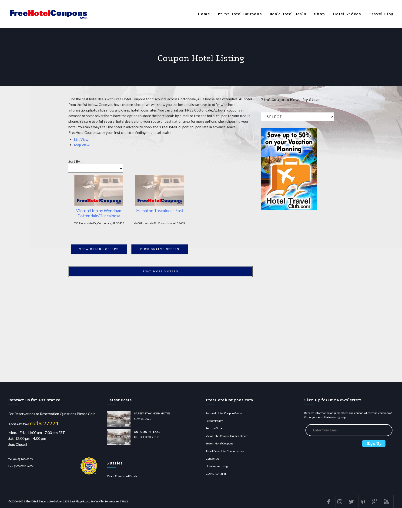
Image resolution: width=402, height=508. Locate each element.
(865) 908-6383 (23, 459)
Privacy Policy (214, 421)
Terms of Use (214, 428)
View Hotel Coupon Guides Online (227, 436)
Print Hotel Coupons (240, 14)
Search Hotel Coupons (219, 443)
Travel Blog (381, 14)
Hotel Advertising (217, 466)
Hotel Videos (347, 14)
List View (81, 139)
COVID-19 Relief (216, 473)
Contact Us (212, 458)
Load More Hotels (160, 271)
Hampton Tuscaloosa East (159, 210)
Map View (81, 145)
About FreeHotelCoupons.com (225, 451)
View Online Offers (99, 249)
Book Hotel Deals (288, 14)
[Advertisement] (289, 298)
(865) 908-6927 (24, 466)
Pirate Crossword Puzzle (122, 476)
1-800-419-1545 (18, 424)
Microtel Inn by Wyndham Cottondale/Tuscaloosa (98, 213)
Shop (319, 14)
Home (204, 14)
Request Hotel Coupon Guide (224, 413)
